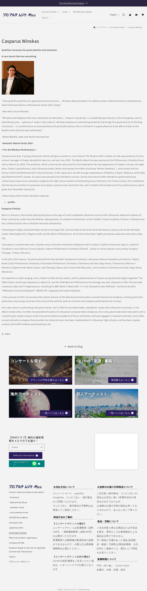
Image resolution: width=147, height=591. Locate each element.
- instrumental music (18, 512)
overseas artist (16, 522)
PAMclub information (24, 455)
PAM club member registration (23, 537)
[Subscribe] (41, 447)
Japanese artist (16, 527)
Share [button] (7, 334)
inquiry (12, 556)
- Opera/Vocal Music (18, 502)
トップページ (101, 27)
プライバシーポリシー (19, 561)
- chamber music (16, 507)
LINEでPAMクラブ (21, 463)
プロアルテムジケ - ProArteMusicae (76, 590)
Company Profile (16, 542)
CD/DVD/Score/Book (18, 517)
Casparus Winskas (135, 27)
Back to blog (75, 346)
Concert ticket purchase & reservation (26, 492)
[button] (50, 12)
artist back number (117, 27)
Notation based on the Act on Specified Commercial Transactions (27, 550)
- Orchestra (14, 497)
